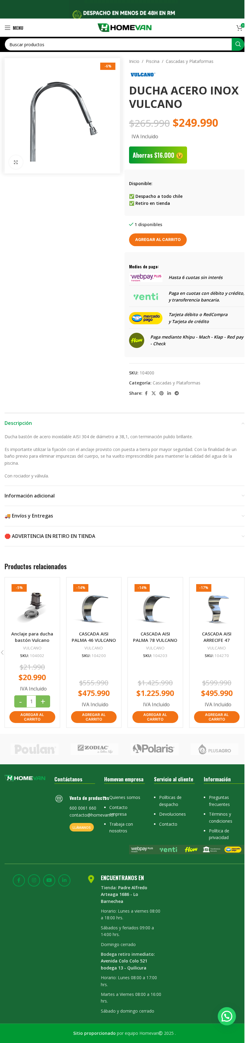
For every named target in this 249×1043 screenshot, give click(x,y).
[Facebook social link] (146, 393)
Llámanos (82, 827)
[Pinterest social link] (161, 393)
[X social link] (154, 393)
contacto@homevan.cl (92, 815)
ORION (214, 749)
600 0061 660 (83, 808)
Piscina (152, 61)
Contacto (168, 824)
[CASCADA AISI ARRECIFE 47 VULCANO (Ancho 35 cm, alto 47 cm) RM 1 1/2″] (217, 605)
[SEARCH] (238, 44)
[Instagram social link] (34, 880)
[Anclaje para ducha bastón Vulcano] (32, 605)
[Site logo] (124, 27)
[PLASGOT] (35, 749)
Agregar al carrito (158, 239)
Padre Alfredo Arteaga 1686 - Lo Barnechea (124, 894)
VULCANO (32, 648)
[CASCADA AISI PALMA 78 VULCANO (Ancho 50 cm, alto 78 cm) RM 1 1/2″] (155, 605)
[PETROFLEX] (154, 749)
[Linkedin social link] (169, 393)
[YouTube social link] (49, 880)
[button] (32, 717)
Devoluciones (172, 814)
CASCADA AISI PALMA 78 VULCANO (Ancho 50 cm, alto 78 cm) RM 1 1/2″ (155, 643)
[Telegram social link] (177, 393)
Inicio (134, 61)
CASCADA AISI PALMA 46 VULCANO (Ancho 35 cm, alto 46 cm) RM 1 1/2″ (94, 643)
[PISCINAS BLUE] (95, 749)
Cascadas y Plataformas (189, 61)
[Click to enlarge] (16, 162)
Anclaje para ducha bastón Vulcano (32, 637)
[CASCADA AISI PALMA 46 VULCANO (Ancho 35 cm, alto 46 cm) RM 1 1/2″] (94, 605)
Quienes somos (124, 797)
